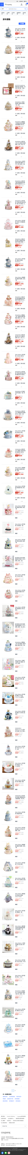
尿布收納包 (18, 1101)
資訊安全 (9, 1120)
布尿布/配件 (18, 1096)
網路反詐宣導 (12, 1122)
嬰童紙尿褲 (19, 13)
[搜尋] (25, 9)
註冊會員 (21, 1)
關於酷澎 (3, 1116)
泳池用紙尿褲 (12, 1096)
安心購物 (3, 1120)
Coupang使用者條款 (21, 1116)
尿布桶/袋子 (11, 1101)
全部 (3, 8)
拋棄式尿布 (5, 1096)
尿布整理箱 (17, 1098)
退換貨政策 (3, 1118)
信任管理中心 (11, 1118)
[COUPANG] (5, 1133)
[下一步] (18, 1090)
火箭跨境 (8, 13)
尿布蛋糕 (24, 13)
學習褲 (4, 1098)
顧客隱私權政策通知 (20, 1118)
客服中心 (25, 1)
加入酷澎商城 (4, 1122)
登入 (17, 1)
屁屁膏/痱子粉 (10, 1098)
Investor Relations (11, 1116)
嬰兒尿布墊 (5, 1101)
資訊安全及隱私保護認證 (18, 1120)
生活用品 (13, 13)
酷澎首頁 (3, 13)
